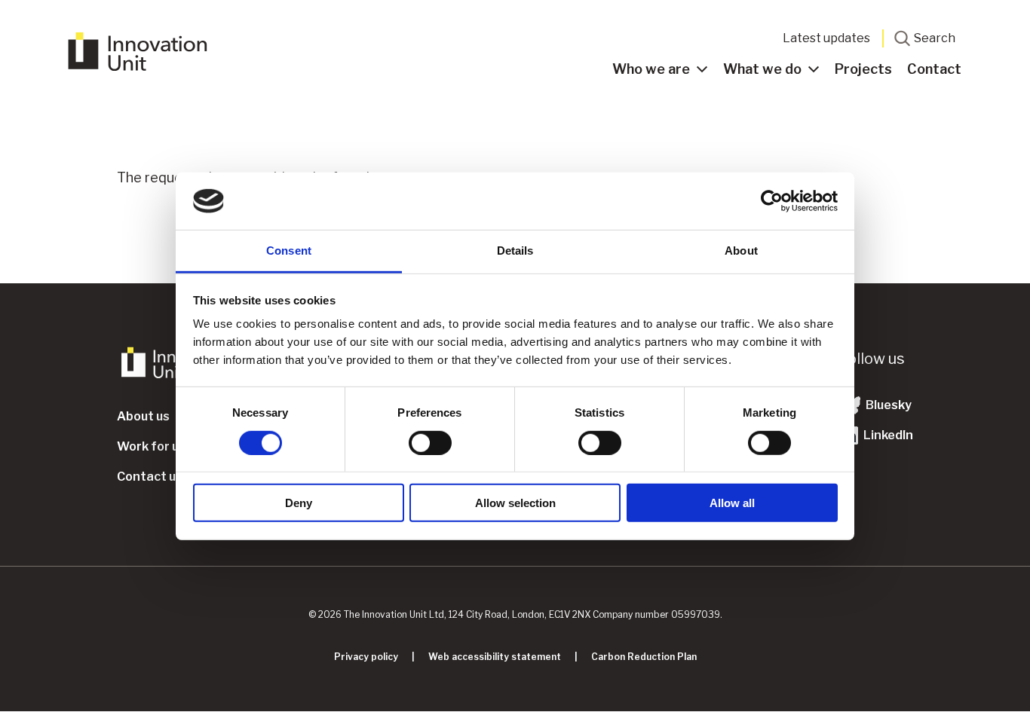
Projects (863, 69)
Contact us (149, 476)
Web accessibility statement (494, 656)
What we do (762, 69)
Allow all (732, 503)
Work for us (151, 446)
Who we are (651, 69)
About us (143, 416)
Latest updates (826, 38)
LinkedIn (887, 435)
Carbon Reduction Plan (644, 656)
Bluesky (887, 405)
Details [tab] (515, 250)
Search (934, 38)
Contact (934, 69)
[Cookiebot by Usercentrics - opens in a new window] (772, 201)
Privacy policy (366, 656)
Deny (298, 503)
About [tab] (741, 250)
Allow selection (515, 503)
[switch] (430, 442)
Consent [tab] (288, 250)
